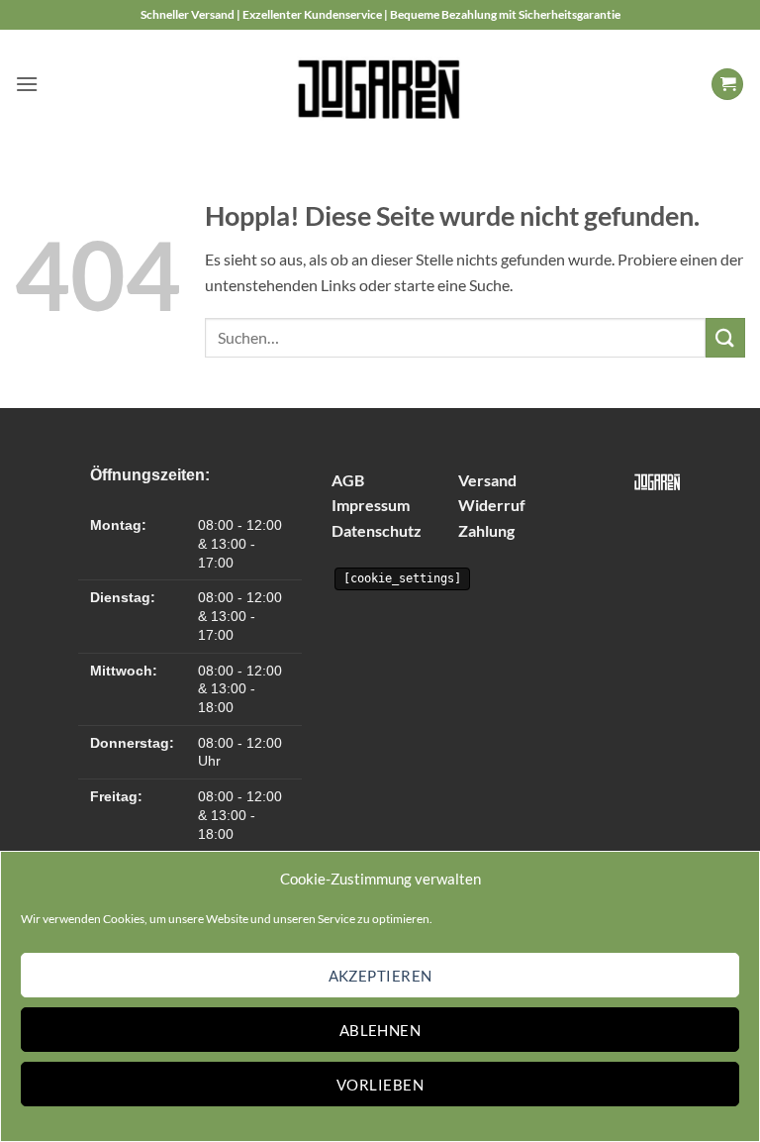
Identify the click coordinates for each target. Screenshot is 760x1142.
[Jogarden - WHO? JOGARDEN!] (380, 84)
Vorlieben (380, 1084)
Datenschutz (377, 530)
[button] (27, 83)
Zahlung (486, 530)
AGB (348, 479)
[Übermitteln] (725, 337)
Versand (487, 479)
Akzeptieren (380, 976)
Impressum (371, 504)
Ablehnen (380, 1030)
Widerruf (491, 504)
